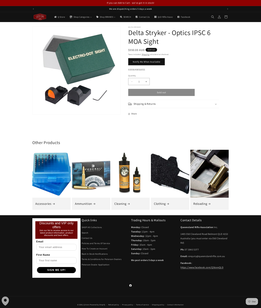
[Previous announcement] (33, 9)
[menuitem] (59, 17)
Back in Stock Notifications (95, 254)
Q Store (86, 305)
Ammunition (83, 204)
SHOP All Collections (92, 227)
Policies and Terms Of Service (96, 243)
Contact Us (87, 238)
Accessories (43, 204)
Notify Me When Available (146, 61)
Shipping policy (158, 304)
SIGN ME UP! (56, 270)
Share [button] (134, 113)
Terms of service (142, 304)
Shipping (145, 54)
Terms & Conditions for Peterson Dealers (101, 259)
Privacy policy (127, 304)
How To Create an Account (94, 248)
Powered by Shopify (97, 305)
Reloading (200, 204)
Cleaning (120, 204)
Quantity (132, 75)
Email (39, 241)
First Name (43, 255)
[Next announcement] (227, 9)
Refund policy (113, 304)
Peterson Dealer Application (95, 264)
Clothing (160, 204)
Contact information (175, 304)
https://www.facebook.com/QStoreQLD (201, 267)
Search (85, 232)
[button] (212, 17)
